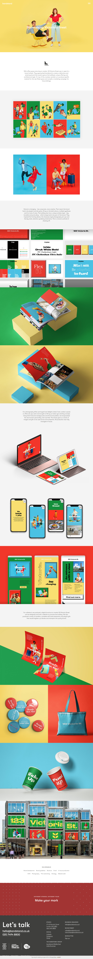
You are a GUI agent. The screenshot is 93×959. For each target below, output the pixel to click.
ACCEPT (59, 957)
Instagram (49, 936)
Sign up (67, 938)
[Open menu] (89, 3)
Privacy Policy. (53, 957)
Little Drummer (51, 946)
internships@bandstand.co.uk (74, 932)
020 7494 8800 (11, 934)
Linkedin (48, 934)
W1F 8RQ (54, 926)
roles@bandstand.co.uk (72, 930)
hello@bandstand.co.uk (16, 931)
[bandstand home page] (7, 3)
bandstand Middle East (53, 944)
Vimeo (48, 938)
